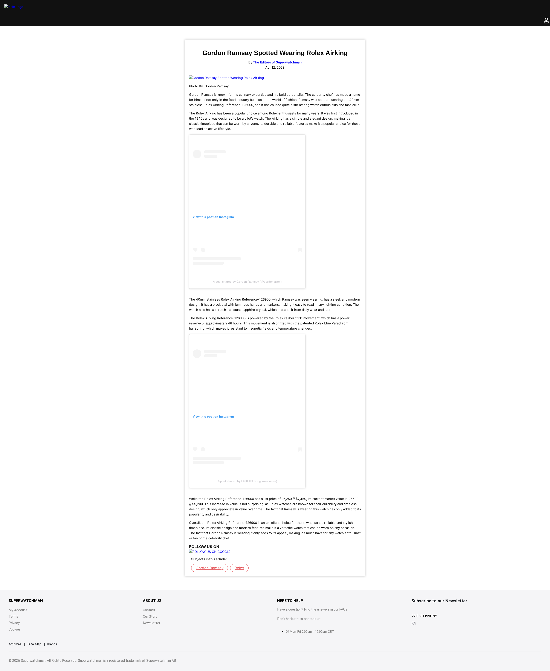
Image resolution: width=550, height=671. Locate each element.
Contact (149, 610)
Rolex (239, 568)
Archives (15, 644)
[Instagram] (413, 624)
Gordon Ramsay (209, 568)
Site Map (34, 644)
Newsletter (151, 623)
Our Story (150, 616)
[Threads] (431, 624)
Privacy (14, 623)
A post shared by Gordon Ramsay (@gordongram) (247, 281)
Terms (13, 616)
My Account (18, 610)
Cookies (15, 629)
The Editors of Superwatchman (277, 62)
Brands (52, 644)
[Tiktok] (422, 624)
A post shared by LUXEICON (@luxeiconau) (247, 481)
